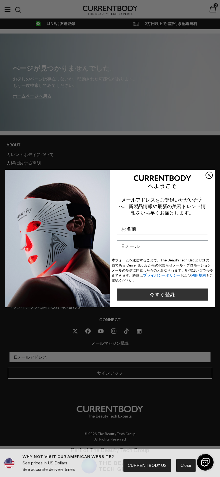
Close (186, 465)
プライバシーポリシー (162, 275)
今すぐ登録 (162, 295)
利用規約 (198, 275)
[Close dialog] (209, 175)
